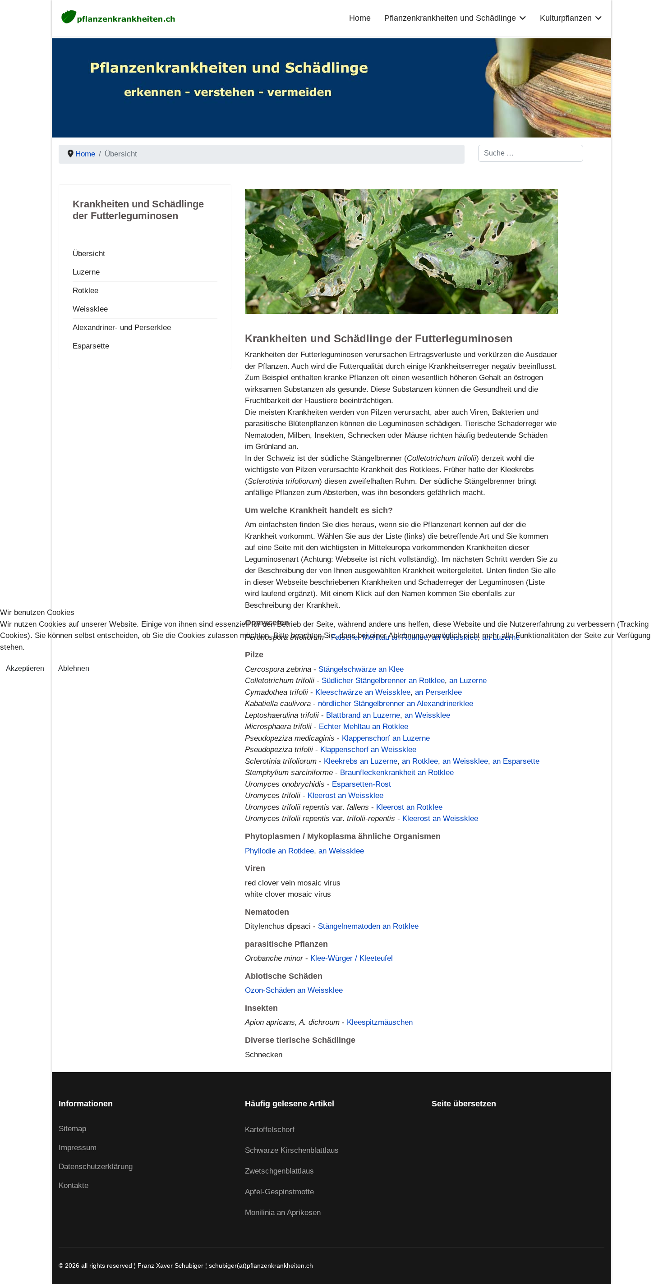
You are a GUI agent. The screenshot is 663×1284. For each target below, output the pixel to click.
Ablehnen (73, 668)
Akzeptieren (25, 668)
